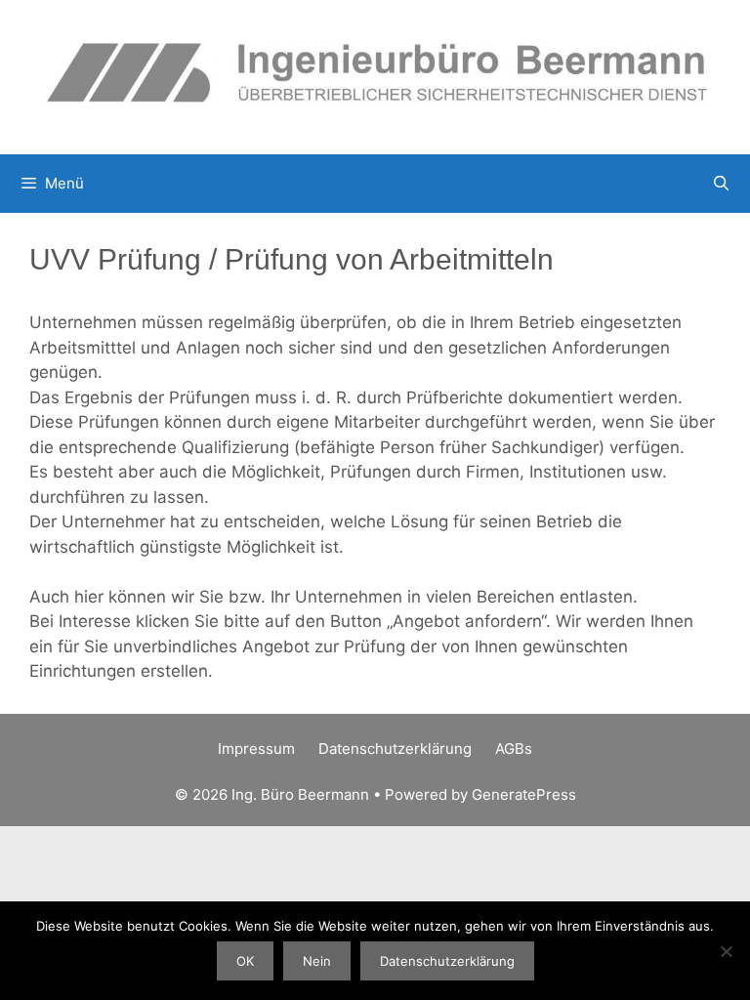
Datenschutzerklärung (395, 748)
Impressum (256, 748)
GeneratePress (524, 794)
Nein (317, 961)
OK (245, 961)
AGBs (513, 748)
